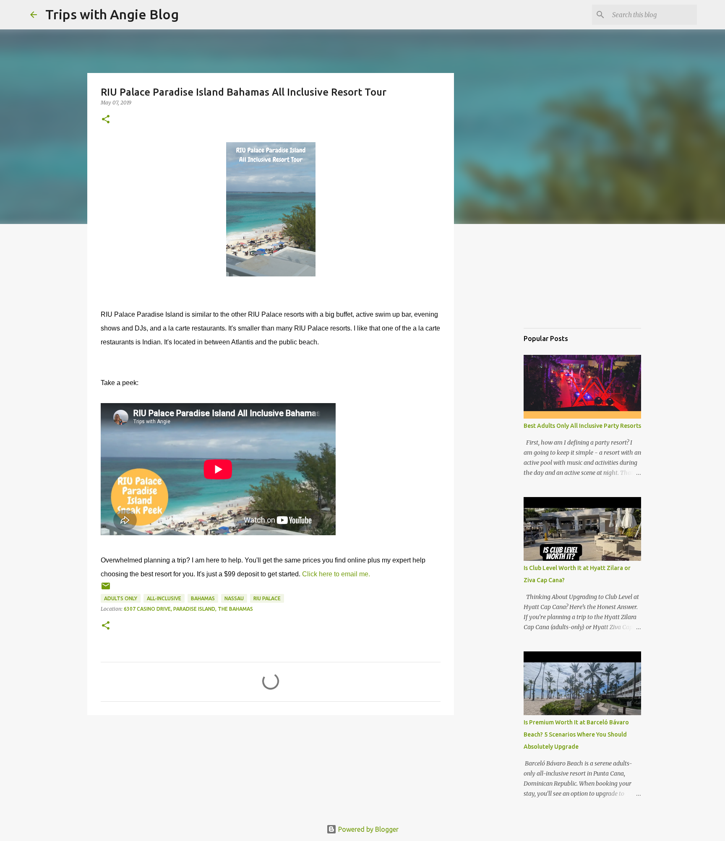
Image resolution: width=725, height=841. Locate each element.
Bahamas (203, 598)
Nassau (234, 598)
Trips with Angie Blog (112, 14)
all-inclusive (164, 598)
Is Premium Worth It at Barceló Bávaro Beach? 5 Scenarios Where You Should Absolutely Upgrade (576, 734)
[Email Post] (106, 589)
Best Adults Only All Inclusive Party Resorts (582, 425)
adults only (120, 598)
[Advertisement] (566, 278)
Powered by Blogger (367, 829)
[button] (106, 119)
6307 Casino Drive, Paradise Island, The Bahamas (188, 609)
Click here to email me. (336, 574)
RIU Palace (267, 598)
